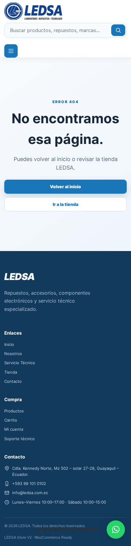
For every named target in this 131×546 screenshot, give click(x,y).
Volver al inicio (65, 186)
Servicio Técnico (19, 362)
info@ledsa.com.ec (30, 492)
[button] (116, 529)
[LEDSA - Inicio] (26, 11)
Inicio (9, 344)
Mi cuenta (13, 429)
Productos (14, 410)
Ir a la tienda (65, 204)
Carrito (10, 420)
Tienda (10, 372)
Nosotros (13, 353)
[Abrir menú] (11, 51)
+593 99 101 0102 (29, 483)
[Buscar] (118, 30)
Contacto (13, 381)
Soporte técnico (19, 438)
